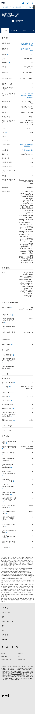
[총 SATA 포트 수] (14, 383)
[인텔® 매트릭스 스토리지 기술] (10, 507)
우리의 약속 (5, 612)
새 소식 (4, 630)
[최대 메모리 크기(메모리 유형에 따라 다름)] (5, 322)
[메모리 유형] (11, 307)
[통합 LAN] (9, 396)
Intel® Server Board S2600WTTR (26, 145)
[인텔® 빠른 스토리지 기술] (6, 513)
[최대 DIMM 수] (12, 315)
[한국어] (27, 2)
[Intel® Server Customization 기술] (3, 475)
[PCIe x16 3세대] (14, 355)
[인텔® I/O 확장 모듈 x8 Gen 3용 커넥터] (3, 362)
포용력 (3, 617)
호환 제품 (14, 31)
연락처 (3, 626)
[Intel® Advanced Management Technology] (11, 467)
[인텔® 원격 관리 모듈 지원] (6, 443)
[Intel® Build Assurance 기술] (14, 481)
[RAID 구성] (10, 387)
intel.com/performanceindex (19, 672)
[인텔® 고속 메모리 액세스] (6, 532)
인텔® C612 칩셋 (27, 150)
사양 (5, 31)
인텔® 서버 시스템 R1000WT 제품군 (27, 44)
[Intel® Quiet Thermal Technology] (11, 494)
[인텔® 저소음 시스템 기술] (6, 526)
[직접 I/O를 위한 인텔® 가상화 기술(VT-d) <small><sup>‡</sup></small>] (3, 501)
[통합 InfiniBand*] (14, 420)
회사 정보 (4, 608)
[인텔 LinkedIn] (12, 647)
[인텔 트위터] (7, 647)
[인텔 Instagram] (16, 647)
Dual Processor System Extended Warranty (27, 95)
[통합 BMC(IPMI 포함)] (3, 448)
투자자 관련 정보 (7, 621)
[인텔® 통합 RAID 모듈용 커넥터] (11, 368)
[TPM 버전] (10, 547)
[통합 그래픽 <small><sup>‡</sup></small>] (12, 344)
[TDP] (6, 132)
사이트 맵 (4, 635)
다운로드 (24, 31)
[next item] (34, 7)
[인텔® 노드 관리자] (3, 454)
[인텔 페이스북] (2, 647)
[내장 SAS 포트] (13, 408)
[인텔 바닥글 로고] (5, 696)
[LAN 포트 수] (11, 400)
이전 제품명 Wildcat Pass (26, 50)
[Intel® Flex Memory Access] (8, 538)
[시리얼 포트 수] (13, 392)
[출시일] (8, 54)
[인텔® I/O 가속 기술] (3, 543)
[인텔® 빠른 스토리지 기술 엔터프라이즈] (3, 520)
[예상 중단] (10, 63)
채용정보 (4, 639)
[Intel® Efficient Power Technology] (3, 488)
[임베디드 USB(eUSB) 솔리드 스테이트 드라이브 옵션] (11, 416)
